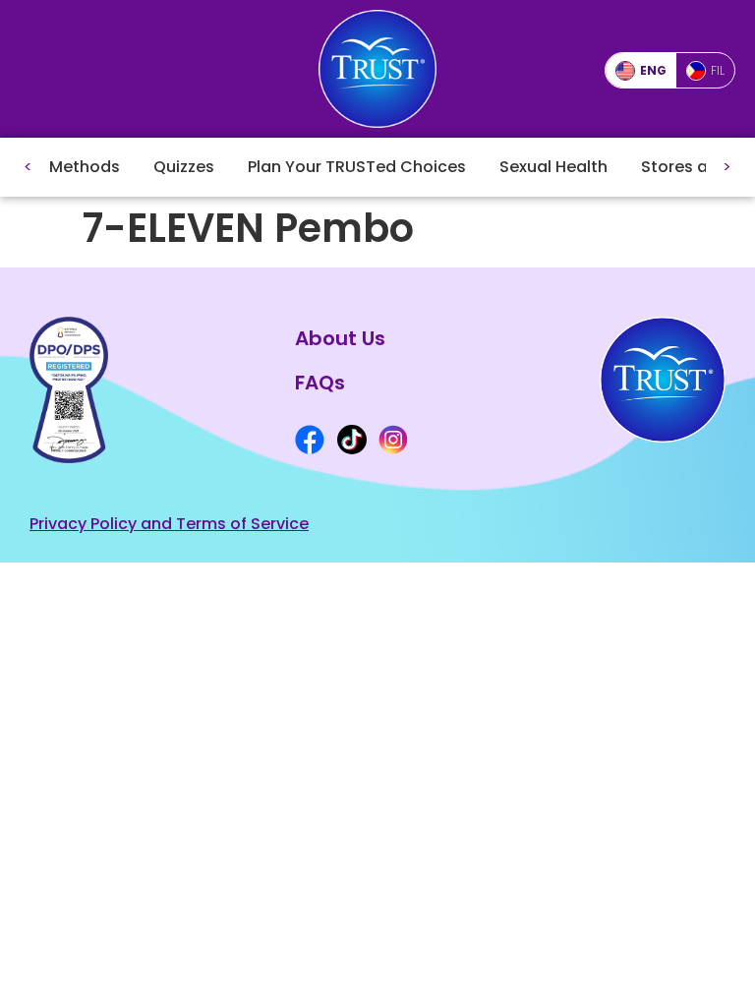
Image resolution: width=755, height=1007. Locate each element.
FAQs (320, 382)
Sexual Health (553, 166)
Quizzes (183, 166)
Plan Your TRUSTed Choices (357, 166)
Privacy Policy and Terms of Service (169, 523)
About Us (340, 338)
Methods (84, 166)
